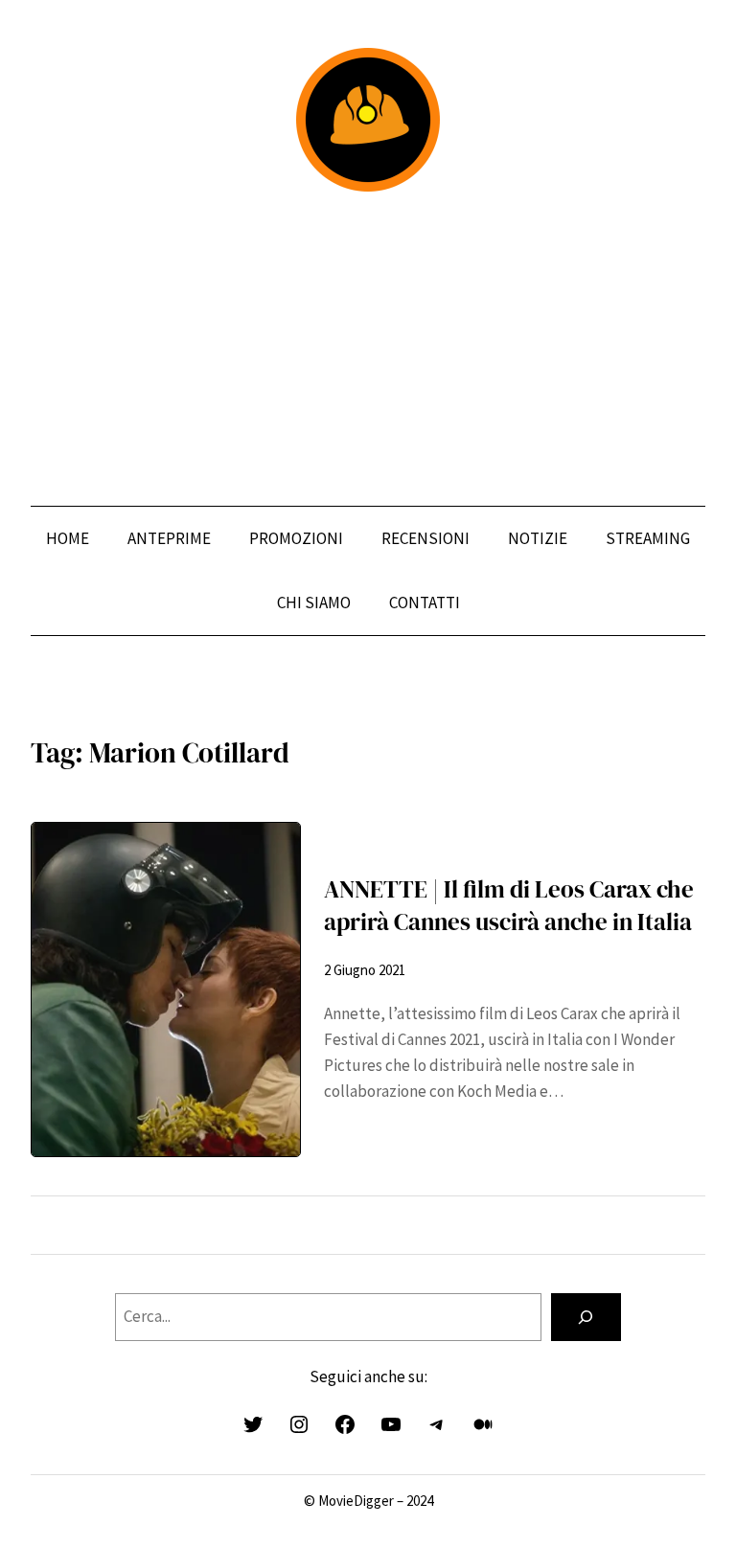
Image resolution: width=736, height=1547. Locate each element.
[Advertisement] (368, 349)
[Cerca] (586, 1317)
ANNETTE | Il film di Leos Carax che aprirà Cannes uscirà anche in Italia (509, 906)
